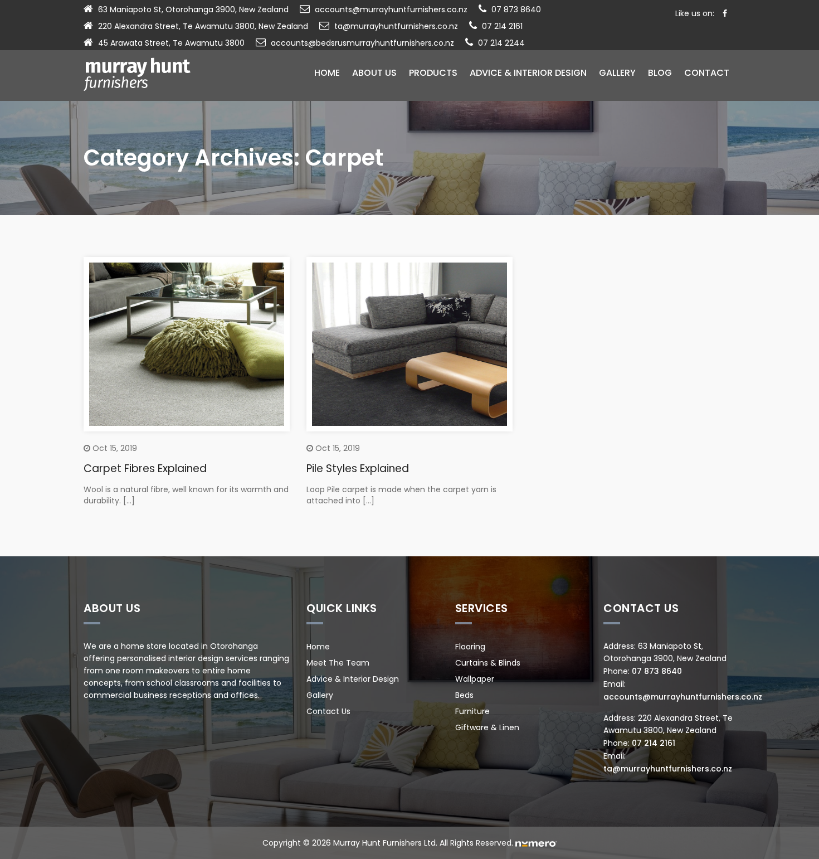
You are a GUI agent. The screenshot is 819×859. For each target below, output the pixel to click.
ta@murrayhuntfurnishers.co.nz (396, 26)
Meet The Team (337, 662)
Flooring (470, 646)
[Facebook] (725, 13)
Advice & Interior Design (528, 72)
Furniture (472, 711)
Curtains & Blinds (487, 662)
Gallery (617, 72)
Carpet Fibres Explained (145, 468)
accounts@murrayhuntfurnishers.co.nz (391, 9)
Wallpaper (474, 679)
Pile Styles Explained (357, 468)
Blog (660, 72)
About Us (374, 72)
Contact (706, 72)
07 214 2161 (502, 26)
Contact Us (328, 711)
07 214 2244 (501, 42)
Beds (464, 695)
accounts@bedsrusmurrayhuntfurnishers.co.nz (362, 42)
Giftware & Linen (487, 727)
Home (327, 72)
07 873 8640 (516, 9)
